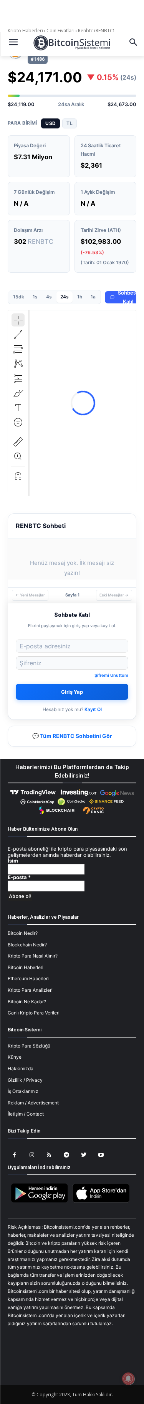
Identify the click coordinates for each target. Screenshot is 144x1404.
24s (64, 297)
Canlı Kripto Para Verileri (34, 1013)
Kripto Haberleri (26, 30)
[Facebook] (14, 1155)
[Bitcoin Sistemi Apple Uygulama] (103, 1201)
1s (35, 297)
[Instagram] (31, 1155)
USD (50, 123)
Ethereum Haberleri (28, 978)
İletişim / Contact (26, 1114)
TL (69, 123)
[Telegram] (66, 1155)
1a (93, 297)
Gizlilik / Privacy (25, 1080)
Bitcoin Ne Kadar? (27, 1001)
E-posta (19, 877)
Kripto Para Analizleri (30, 990)
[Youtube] (101, 1155)
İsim (13, 861)
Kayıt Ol (93, 709)
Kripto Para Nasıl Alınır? (33, 956)
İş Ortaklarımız (23, 1091)
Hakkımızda (20, 1068)
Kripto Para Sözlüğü (29, 1046)
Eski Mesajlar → (114, 595)
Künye (15, 1057)
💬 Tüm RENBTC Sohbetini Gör (72, 736)
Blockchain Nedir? (27, 945)
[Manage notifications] (128, 1378)
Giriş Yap (72, 692)
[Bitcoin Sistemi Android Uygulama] (41, 1201)
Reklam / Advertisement (33, 1103)
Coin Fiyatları (60, 30)
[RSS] (49, 1155)
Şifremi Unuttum (111, 675)
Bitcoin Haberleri (25, 967)
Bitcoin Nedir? (23, 933)
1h (79, 297)
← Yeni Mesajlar (30, 595)
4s (49, 297)
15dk (18, 297)
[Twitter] (83, 1155)
